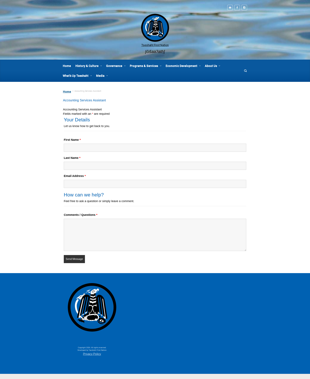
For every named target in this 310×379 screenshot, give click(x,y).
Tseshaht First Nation (155, 45)
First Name (72, 139)
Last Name (72, 157)
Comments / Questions (80, 214)
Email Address (75, 176)
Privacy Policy (92, 354)
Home (67, 91)
